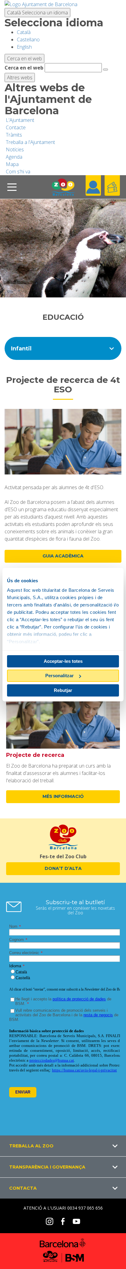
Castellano (28, 39)
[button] (63, 1145)
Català (37, 12)
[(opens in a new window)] (41, 3)
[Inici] (63, 187)
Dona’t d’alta (63, 868)
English (24, 46)
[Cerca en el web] (105, 69)
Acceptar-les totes (63, 661)
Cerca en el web (24, 67)
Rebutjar (63, 690)
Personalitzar (59, 675)
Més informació (63, 796)
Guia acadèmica (63, 556)
